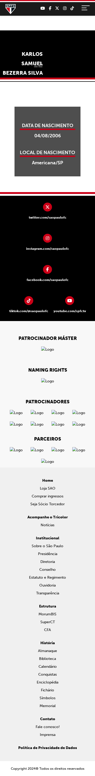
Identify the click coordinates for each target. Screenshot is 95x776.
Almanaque (47, 651)
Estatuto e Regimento (47, 577)
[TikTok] (72, 8)
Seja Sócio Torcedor (47, 504)
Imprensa (47, 734)
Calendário (48, 666)
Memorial (48, 706)
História (47, 643)
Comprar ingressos (47, 496)
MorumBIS (47, 614)
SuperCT (47, 622)
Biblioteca (47, 658)
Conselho (47, 569)
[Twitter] (57, 8)
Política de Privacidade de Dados (47, 748)
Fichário (47, 690)
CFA (47, 630)
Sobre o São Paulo (47, 546)
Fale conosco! (48, 727)
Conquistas (47, 674)
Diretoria (47, 562)
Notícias (47, 525)
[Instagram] (64, 8)
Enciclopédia (47, 682)
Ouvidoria (47, 585)
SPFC (10, 9)
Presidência (47, 554)
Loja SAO (47, 488)
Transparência (47, 593)
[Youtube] (42, 8)
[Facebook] (50, 8)
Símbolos (47, 698)
